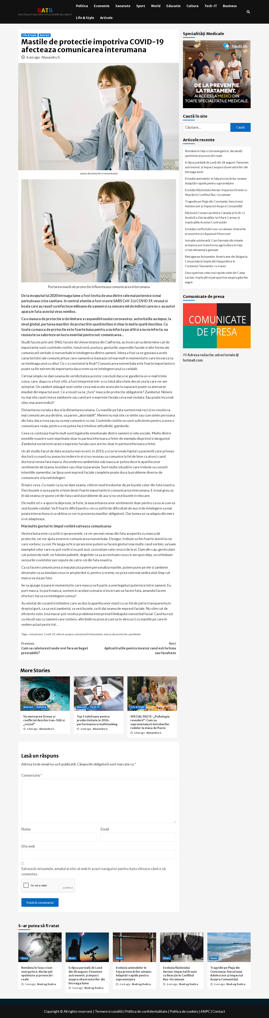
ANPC (205, 1011)
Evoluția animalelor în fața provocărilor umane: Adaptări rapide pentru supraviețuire (216, 181)
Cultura (192, 6)
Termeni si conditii (109, 1011)
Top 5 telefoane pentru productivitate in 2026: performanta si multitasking (97, 720)
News (24, 958)
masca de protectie (115, 634)
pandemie (135, 634)
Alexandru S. (50, 57)
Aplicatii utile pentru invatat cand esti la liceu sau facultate (140, 648)
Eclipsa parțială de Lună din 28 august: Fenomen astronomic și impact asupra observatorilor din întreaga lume (217, 167)
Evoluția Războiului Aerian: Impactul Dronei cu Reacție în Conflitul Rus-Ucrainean (216, 192)
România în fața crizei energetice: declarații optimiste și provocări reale (213, 153)
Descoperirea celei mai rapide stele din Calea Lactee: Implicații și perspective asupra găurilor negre (216, 277)
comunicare (36, 634)
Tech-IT (210, 6)
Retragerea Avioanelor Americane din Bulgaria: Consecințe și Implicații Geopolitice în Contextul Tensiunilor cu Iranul (216, 261)
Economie (101, 6)
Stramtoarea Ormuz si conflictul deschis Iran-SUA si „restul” (44, 720)
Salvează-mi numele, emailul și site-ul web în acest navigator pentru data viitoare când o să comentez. (93, 871)
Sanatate (122, 6)
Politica (82, 6)
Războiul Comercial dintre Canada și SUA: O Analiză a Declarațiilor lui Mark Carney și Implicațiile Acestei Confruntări (215, 217)
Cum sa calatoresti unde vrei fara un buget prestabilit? (54, 648)
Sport (140, 6)
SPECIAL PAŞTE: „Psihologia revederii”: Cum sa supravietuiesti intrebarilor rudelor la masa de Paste (150, 722)
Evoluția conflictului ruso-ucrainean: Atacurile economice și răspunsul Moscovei (215, 231)
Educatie (173, 6)
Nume (26, 829)
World (155, 6)
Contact (218, 1011)
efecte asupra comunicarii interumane (79, 634)
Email (105, 829)
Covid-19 (49, 634)
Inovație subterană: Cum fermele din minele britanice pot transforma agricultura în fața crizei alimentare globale (214, 245)
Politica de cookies (184, 1011)
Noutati (44, 35)
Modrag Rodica (46, 984)
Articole (106, 18)
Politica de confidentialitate (146, 1011)
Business (230, 6)
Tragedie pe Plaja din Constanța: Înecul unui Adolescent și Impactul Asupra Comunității (214, 203)
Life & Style (85, 18)
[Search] (248, 12)
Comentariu (31, 775)
